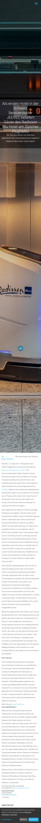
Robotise (10, 459)
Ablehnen (23, 819)
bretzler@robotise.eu (9, 795)
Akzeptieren (33, 819)
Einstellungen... (7, 819)
